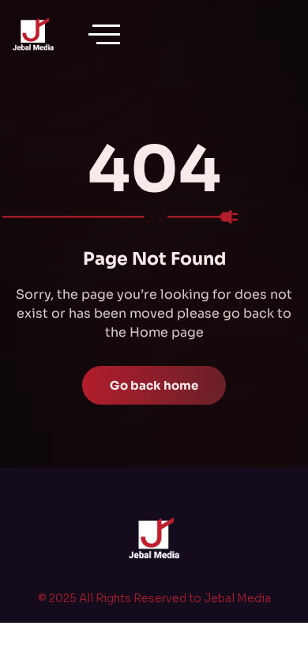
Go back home (154, 385)
